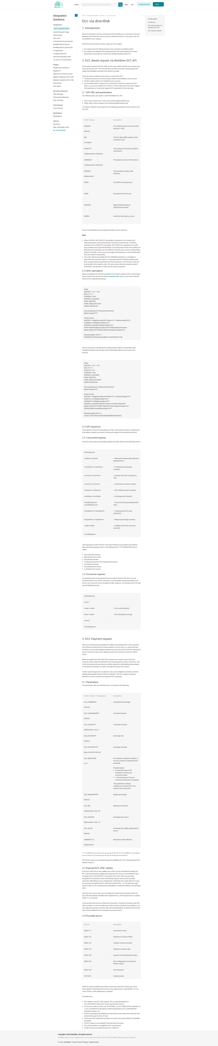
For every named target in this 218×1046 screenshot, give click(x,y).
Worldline (67, 1042)
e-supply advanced (59, 53)
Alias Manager (58, 94)
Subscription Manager (61, 97)
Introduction (151, 22)
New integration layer (61, 28)
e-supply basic (58, 50)
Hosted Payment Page (61, 32)
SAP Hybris (57, 86)
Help (126, 4)
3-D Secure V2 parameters (62, 60)
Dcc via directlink (59, 130)
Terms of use (77, 1042)
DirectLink (56, 38)
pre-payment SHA (112, 276)
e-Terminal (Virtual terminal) (63, 41)
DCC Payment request (154, 31)
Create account (144, 4)
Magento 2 (57, 71)
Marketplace (57, 116)
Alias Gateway (58, 100)
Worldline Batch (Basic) (61, 44)
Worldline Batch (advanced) (63, 47)
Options (102, 15)
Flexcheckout (57, 35)
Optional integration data (62, 57)
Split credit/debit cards (61, 127)
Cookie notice (94, 1042)
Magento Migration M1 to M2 (63, 77)
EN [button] (132, 4)
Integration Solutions (93, 15)
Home (84, 15)
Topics (76, 4)
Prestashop (57, 83)
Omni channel (58, 108)
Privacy (85, 1042)
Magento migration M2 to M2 (63, 80)
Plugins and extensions (61, 68)
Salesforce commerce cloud (62, 74)
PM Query (56, 124)
